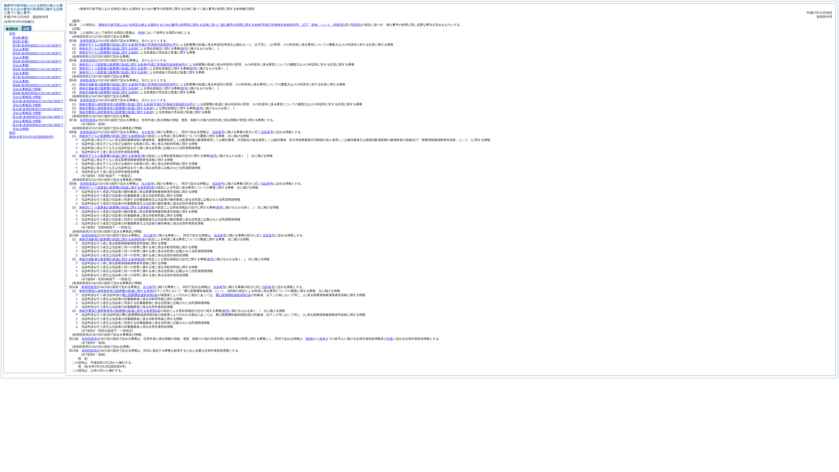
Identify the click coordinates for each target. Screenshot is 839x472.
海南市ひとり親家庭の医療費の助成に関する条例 (132, 64)
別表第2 (356, 24)
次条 (390, 338)
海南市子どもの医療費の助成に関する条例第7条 (112, 156)
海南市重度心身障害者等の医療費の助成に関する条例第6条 (119, 310)
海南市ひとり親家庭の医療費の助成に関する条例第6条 (116, 187)
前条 (322, 338)
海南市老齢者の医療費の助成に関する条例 (128, 84)
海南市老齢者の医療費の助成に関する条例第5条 (112, 239)
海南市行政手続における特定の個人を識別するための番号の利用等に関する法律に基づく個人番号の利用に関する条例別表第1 (221, 24)
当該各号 (218, 132)
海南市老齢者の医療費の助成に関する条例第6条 (112, 259)
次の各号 (148, 132)
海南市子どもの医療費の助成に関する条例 (128, 44)
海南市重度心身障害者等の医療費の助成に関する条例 (136, 104)
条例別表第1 (88, 40)
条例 (141, 32)
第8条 (309, 338)
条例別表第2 (88, 132)
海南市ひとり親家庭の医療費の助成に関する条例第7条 (116, 207)
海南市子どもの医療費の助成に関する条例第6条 (112, 136)
